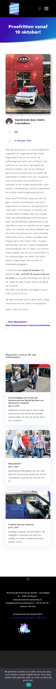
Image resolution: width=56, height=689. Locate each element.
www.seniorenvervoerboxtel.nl (27, 600)
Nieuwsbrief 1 (15, 463)
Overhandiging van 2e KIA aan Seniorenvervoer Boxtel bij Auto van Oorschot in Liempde (26, 400)
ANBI (42, 618)
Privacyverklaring (18, 618)
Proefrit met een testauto (20, 524)
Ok (28, 685)
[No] (52, 678)
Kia (16, 132)
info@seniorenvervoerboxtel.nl (20, 603)
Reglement (33, 618)
